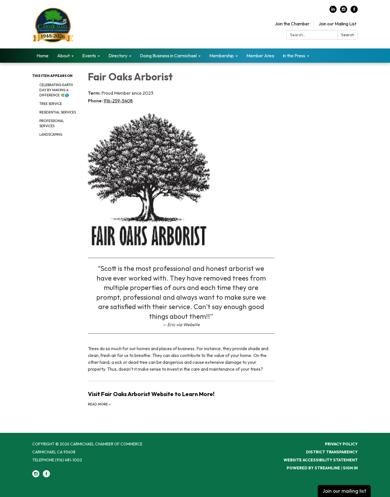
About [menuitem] (63, 55)
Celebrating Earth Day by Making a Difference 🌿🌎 (56, 90)
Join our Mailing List (337, 24)
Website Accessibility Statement (321, 459)
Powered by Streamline (313, 467)
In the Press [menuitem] (294, 55)
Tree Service (50, 104)
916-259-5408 (118, 101)
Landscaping (50, 134)
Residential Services (57, 112)
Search (347, 34)
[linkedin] (333, 11)
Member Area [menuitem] (260, 55)
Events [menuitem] (89, 55)
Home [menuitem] (43, 55)
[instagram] (343, 11)
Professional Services (51, 123)
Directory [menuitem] (117, 55)
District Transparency (332, 452)
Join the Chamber (292, 24)
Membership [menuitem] (221, 55)
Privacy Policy (341, 444)
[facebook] (354, 11)
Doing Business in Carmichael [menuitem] (168, 55)
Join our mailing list (344, 491)
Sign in (350, 467)
